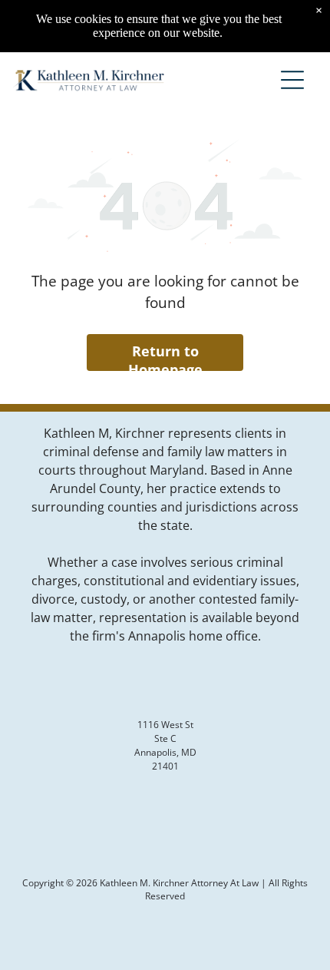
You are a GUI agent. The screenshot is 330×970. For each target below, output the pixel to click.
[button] (292, 79)
